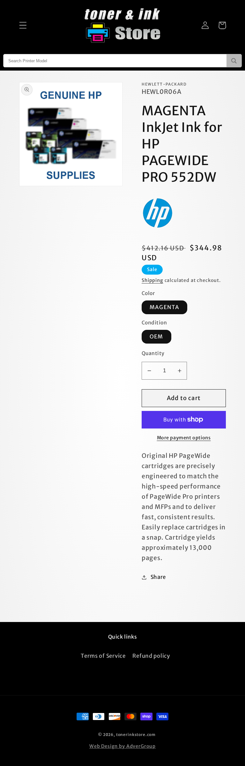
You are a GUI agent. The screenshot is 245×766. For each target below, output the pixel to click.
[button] (23, 25)
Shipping (152, 280)
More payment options (184, 438)
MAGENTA (164, 307)
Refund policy (151, 655)
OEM (156, 336)
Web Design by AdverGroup (122, 746)
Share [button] (158, 576)
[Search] (233, 60)
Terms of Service (103, 655)
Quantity (153, 353)
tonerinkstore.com (136, 734)
